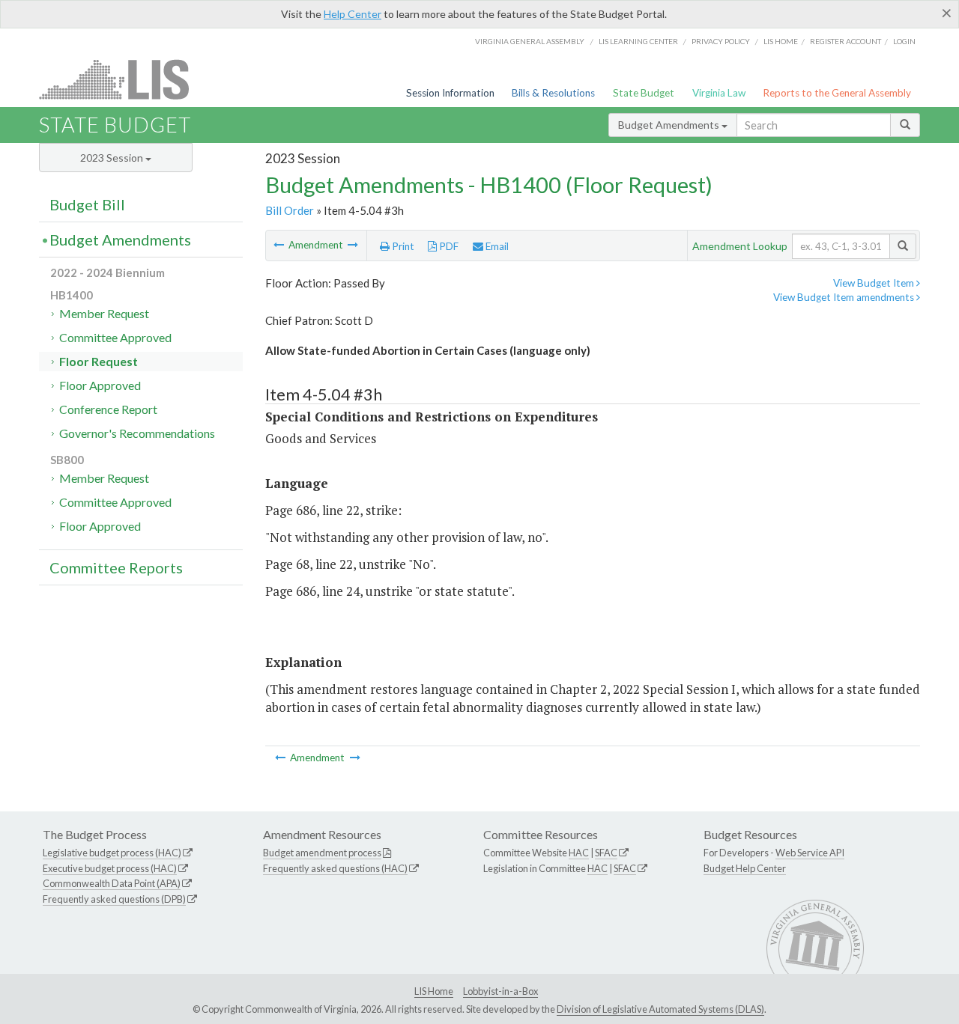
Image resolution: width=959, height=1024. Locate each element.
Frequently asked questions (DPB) (114, 899)
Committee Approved (115, 337)
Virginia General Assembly (529, 41)
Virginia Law (718, 93)
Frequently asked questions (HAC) (335, 868)
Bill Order (289, 210)
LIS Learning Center (638, 41)
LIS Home (433, 991)
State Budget (643, 93)
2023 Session (112, 157)
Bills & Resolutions (553, 93)
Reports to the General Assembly (837, 93)
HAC (579, 853)
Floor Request (98, 361)
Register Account (845, 41)
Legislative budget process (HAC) (112, 853)
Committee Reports (116, 567)
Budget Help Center (745, 868)
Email (496, 246)
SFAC (606, 853)
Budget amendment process (322, 853)
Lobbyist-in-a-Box (500, 991)
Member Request (104, 313)
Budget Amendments (669, 124)
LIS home (780, 41)
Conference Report (108, 409)
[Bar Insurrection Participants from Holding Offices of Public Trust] (353, 245)
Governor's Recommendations (137, 433)
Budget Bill (87, 204)
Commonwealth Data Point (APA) (112, 883)
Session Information (450, 93)
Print (402, 246)
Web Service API (809, 853)
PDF (448, 246)
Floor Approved (100, 385)
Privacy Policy (721, 41)
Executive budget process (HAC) (110, 868)
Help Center (352, 13)
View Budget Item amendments (844, 297)
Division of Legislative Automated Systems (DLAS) (660, 1009)
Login (904, 41)
